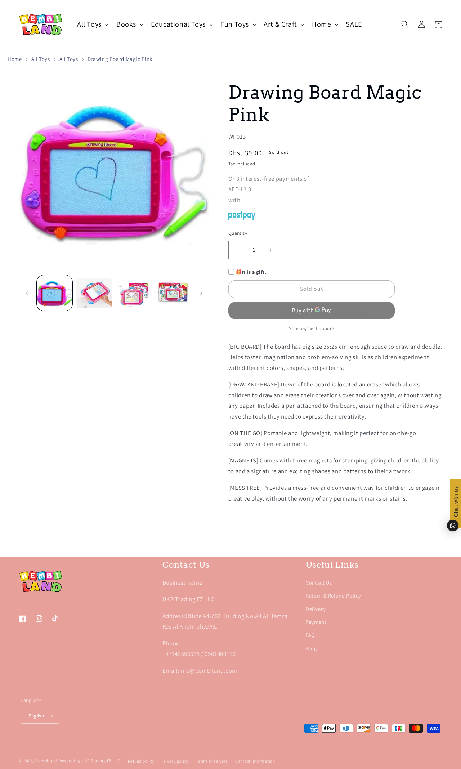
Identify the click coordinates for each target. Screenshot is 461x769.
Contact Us (319, 582)
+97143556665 (181, 654)
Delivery (316, 608)
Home (15, 58)
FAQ (310, 634)
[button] (92, 24)
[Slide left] (27, 293)
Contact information (255, 761)
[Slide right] (201, 293)
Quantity (237, 233)
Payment (316, 621)
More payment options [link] (311, 328)
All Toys (40, 58)
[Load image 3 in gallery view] (133, 293)
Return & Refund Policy (333, 595)
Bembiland (46, 760)
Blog (311, 648)
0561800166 (220, 654)
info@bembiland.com (208, 671)
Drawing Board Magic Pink (120, 58)
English (36, 715)
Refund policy (141, 761)
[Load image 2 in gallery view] (94, 293)
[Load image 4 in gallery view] (173, 293)
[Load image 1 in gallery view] (54, 293)
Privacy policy (175, 761)
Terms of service (212, 761)
